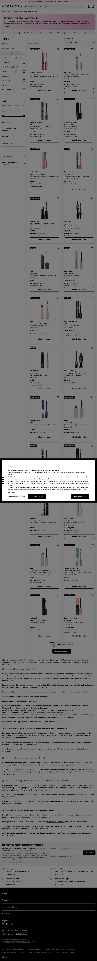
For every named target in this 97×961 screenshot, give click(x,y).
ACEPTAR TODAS (80, 496)
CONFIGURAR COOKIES (17, 496)
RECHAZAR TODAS (37, 496)
